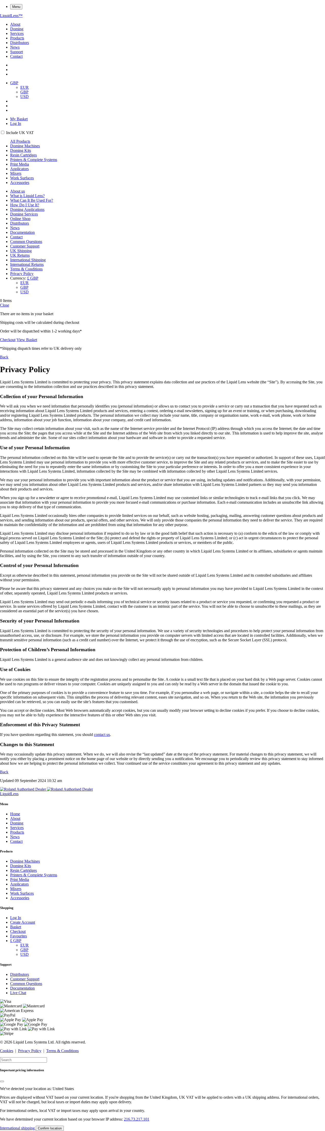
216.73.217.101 (136, 1119)
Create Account (22, 922)
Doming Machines (25, 146)
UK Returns (20, 255)
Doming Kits (20, 150)
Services (17, 33)
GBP (24, 92)
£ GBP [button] (32, 278)
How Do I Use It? (24, 205)
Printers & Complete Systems (33, 159)
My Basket (19, 119)
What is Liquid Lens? (27, 196)
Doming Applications (27, 209)
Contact (16, 56)
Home (15, 814)
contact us (102, 734)
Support (16, 52)
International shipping (18, 1128)
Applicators (19, 169)
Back (4, 357)
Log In (15, 123)
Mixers (15, 173)
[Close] (2, 1081)
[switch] (2, 132)
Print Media (19, 164)
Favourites (18, 936)
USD (24, 96)
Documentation (22, 232)
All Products (20, 141)
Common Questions (26, 241)
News (15, 47)
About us (17, 191)
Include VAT (20, 132)
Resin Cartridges (23, 155)
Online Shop (20, 218)
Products (17, 38)
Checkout (7, 340)
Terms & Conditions (26, 269)
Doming (16, 29)
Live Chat (18, 993)
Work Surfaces (22, 178)
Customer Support (24, 246)
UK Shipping (21, 251)
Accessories (19, 182)
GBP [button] (14, 83)
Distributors (19, 42)
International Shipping (28, 260)
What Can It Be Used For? (31, 200)
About (15, 24)
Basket (15, 927)
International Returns (27, 264)
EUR (24, 87)
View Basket (27, 340)
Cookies (6, 1051)
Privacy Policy (22, 273)
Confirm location (50, 1128)
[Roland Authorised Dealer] (46, 789)
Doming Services (24, 214)
